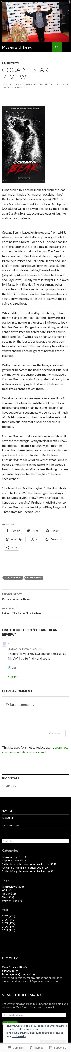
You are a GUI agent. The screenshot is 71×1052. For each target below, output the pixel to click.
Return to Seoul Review (17, 597)
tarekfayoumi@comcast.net (19, 974)
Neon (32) (8, 897)
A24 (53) (7, 890)
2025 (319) (8, 919)
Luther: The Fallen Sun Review (21, 611)
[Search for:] (35, 841)
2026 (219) (8, 916)
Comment (55, 733)
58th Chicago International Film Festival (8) (28, 871)
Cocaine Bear (13, 577)
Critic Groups (10, 825)
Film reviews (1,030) (14, 857)
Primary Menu (66, 47)
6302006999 (10, 970)
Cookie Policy (19, 1036)
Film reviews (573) (13, 886)
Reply (14, 676)
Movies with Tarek (17, 47)
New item (7, 810)
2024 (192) (8, 923)
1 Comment (19, 87)
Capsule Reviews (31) (15, 860)
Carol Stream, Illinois (14, 967)
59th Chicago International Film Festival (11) (29, 864)
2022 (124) (8, 930)
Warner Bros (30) (12, 900)
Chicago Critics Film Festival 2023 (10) (25, 867)
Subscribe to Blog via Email (23, 995)
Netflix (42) (9, 893)
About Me (8, 817)
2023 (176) (8, 926)
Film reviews (10, 62)
